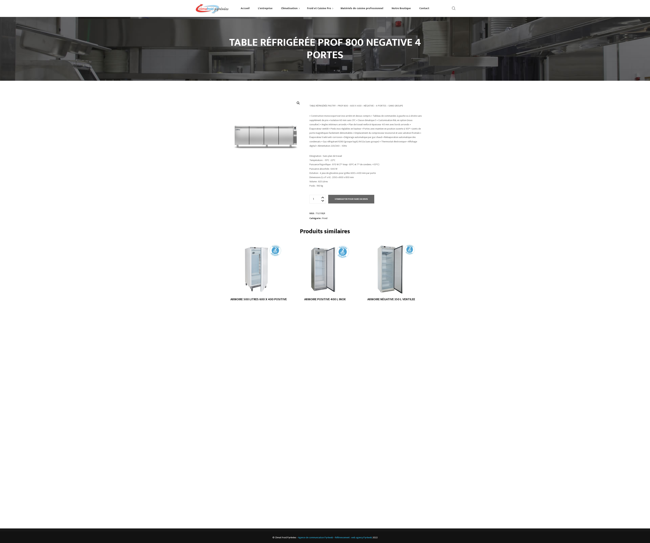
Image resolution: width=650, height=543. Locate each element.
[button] (298, 103)
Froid (324, 218)
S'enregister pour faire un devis (351, 199)
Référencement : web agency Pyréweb (353, 537)
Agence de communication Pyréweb (315, 537)
